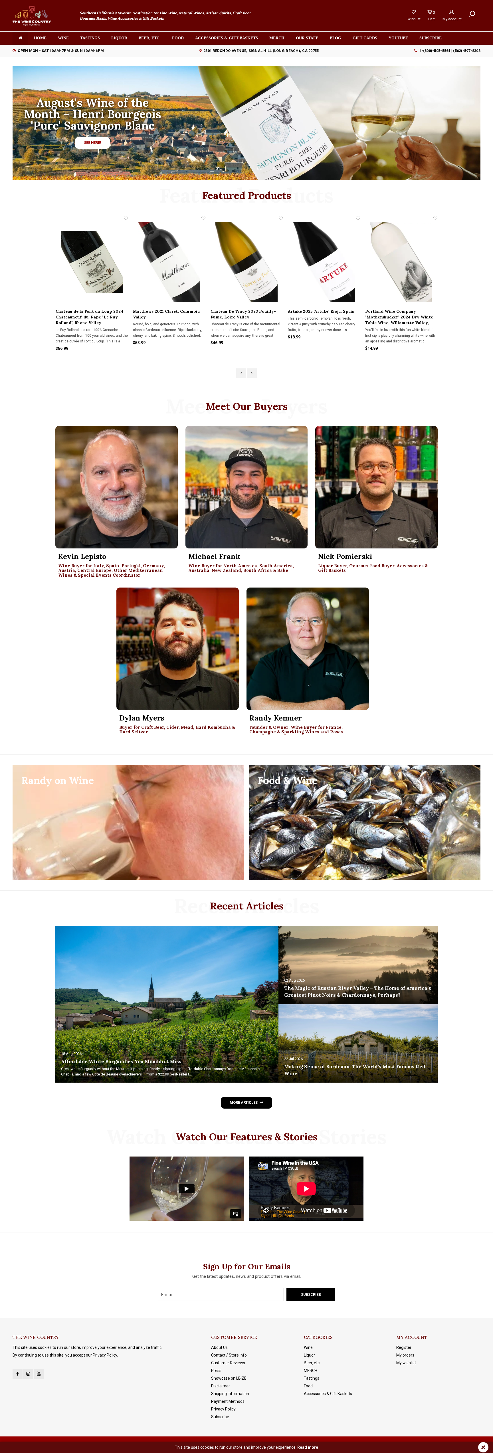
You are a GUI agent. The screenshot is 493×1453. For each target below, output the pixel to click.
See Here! (92, 142)
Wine (63, 38)
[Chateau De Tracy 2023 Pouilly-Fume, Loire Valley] (169, 261)
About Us (219, 1347)
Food (178, 38)
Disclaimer (220, 1386)
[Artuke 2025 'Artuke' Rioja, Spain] (247, 261)
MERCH (310, 1370)
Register (403, 1347)
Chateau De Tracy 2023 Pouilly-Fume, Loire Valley (166, 314)
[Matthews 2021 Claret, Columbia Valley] (92, 261)
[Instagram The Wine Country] (28, 1374)
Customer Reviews (228, 1363)
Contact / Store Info (229, 1355)
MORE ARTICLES (243, 1102)
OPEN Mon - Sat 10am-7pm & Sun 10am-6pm (61, 51)
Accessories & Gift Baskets (226, 38)
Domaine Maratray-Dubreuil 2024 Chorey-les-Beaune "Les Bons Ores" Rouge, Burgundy (400, 317)
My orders (405, 1355)
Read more (307, 1447)
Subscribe (220, 1416)
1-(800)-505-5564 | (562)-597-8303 (449, 51)
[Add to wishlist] (126, 218)
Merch (276, 38)
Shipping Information (230, 1393)
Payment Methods (228, 1401)
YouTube (398, 38)
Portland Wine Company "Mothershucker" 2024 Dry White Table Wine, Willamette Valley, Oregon (322, 317)
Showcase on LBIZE (228, 1378)
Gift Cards (365, 38)
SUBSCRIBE (430, 38)
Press (216, 1370)
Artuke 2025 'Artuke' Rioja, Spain (244, 311)
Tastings (90, 38)
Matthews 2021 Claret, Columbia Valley (89, 314)
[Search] (471, 14)
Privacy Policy (223, 1409)
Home (40, 38)
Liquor (119, 38)
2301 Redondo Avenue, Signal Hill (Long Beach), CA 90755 (261, 51)
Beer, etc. (150, 38)
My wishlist (406, 1363)
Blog (335, 38)
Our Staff (307, 38)
